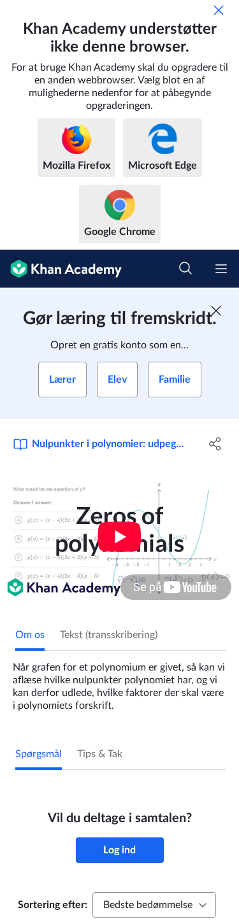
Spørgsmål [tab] (38, 754)
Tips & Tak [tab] (99, 754)
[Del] (215, 444)
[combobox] (154, 905)
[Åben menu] (221, 268)
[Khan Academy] (61, 268)
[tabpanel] (119, 681)
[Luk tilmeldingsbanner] (216, 310)
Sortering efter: (52, 905)
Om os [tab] (30, 635)
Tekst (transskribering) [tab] (108, 635)
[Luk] (218, 10)
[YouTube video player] (119, 536)
